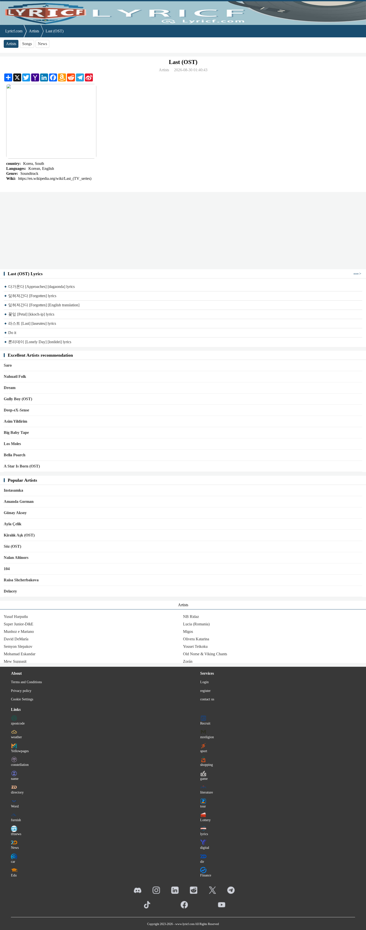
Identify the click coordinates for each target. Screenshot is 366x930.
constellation (20, 765)
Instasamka (13, 490)
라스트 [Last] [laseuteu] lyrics (32, 323)
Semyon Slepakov (18, 646)
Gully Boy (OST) (18, 399)
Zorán (187, 661)
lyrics (204, 834)
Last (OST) (54, 31)
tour (203, 806)
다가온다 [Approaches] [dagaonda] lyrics (41, 286)
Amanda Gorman (19, 501)
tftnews (16, 834)
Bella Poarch (14, 455)
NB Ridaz (191, 616)
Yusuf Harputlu (16, 616)
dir (202, 862)
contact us (207, 699)
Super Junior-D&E (18, 624)
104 (7, 569)
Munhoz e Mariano (19, 631)
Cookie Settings (22, 699)
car (13, 862)
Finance (205, 875)
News (42, 44)
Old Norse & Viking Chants (205, 654)
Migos (188, 631)
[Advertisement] (183, 231)
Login (204, 682)
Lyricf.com (13, 31)
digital (204, 848)
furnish (16, 820)
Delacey (10, 591)
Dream (9, 388)
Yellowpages (20, 751)
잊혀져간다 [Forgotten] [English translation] (43, 305)
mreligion (207, 737)
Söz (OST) (12, 546)
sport (203, 751)
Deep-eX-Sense (16, 410)
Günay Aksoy (15, 513)
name (14, 779)
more (356, 273)
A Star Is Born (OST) (22, 466)
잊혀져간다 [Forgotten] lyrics (32, 296)
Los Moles (12, 444)
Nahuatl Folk (15, 376)
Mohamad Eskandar (19, 654)
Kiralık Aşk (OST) (19, 535)
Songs (27, 44)
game (204, 779)
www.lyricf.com (184, 924)
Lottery (205, 820)
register (205, 691)
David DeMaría (16, 639)
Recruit (205, 723)
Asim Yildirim (15, 421)
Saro (8, 365)
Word (15, 806)
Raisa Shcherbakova (21, 580)
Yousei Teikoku (195, 646)
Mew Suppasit (15, 661)
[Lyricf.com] (183, 12)
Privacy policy (21, 691)
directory (17, 792)
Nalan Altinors (16, 557)
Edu (14, 875)
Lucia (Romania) (196, 624)
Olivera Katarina (196, 639)
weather (16, 737)
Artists (34, 31)
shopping (206, 765)
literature (206, 792)
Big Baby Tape (16, 432)
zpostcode (18, 723)
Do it (12, 333)
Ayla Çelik (12, 524)
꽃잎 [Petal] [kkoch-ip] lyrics (31, 314)
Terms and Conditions (26, 682)
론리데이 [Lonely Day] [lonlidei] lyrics (39, 342)
